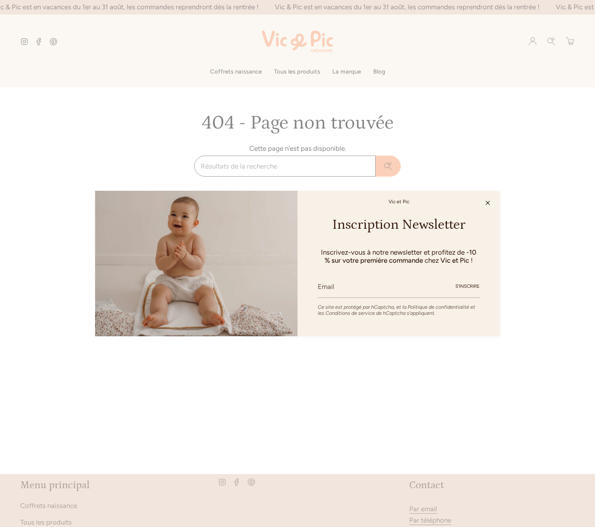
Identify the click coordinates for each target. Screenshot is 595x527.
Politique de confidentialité (438, 307)
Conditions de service (350, 313)
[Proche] (488, 203)
